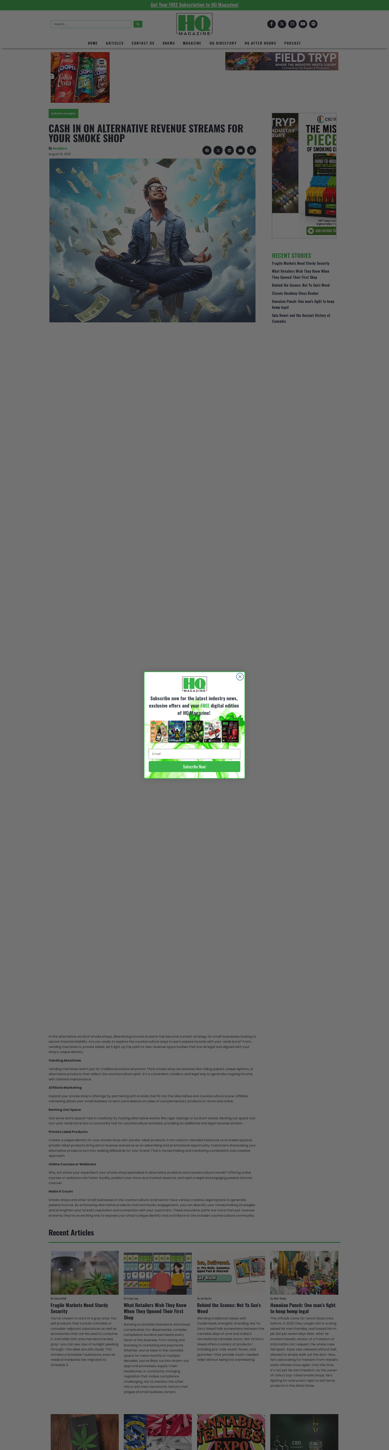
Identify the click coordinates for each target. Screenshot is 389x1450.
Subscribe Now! (194, 767)
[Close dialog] (240, 676)
